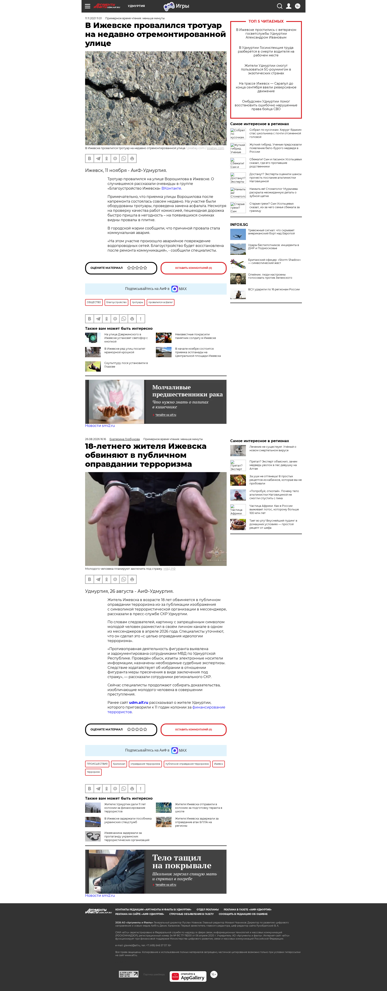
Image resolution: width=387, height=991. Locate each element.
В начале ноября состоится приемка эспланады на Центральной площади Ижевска (198, 352)
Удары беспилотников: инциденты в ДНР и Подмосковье (273, 247)
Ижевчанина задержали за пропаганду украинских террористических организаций (126, 836)
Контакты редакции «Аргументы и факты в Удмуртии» (153, 909)
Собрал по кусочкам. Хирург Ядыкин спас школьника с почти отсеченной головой (275, 133)
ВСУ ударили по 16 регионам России (274, 289)
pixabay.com (215, 148)
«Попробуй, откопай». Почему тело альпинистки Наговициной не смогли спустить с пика (274, 494)
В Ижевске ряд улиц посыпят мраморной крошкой (124, 350)
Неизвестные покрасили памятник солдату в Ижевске (195, 336)
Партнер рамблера (154, 974)
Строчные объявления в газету (191, 914)
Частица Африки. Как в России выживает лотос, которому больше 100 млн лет (274, 509)
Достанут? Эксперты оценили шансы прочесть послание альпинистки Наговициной (275, 177)
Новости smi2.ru (100, 426)
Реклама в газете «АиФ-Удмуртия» (248, 909)
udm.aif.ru (138, 702)
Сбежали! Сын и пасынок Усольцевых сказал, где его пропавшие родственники (275, 163)
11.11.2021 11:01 (93, 18)
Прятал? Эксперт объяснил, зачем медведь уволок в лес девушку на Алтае (273, 465)
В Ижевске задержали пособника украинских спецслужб (128, 820)
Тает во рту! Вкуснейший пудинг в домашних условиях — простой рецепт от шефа (273, 524)
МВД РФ (169, 568)
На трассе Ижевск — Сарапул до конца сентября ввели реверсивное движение (266, 87)
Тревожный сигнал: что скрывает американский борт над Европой (271, 232)
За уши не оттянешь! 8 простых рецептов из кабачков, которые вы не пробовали (275, 480)
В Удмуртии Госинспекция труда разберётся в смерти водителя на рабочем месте (266, 51)
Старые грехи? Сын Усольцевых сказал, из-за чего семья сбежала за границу (274, 207)
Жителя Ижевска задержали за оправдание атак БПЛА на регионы (197, 822)
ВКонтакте (171, 188)
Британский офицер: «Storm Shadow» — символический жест (274, 261)
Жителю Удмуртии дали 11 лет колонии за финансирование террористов (125, 808)
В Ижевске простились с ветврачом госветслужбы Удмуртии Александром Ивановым (266, 33)
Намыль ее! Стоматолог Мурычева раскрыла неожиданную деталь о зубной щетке (273, 192)
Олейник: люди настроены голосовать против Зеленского (270, 276)
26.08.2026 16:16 (95, 439)
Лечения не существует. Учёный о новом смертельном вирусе (272, 448)
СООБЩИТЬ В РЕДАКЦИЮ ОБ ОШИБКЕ (243, 914)
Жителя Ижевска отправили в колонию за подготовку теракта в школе (198, 808)
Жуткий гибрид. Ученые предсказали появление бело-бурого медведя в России (275, 148)
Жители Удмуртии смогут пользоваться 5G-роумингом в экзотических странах (266, 69)
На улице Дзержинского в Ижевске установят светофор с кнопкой (126, 338)
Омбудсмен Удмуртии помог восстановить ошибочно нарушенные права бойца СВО (266, 105)
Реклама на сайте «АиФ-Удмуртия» (139, 914)
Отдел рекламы (208, 909)
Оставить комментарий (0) (193, 268)
